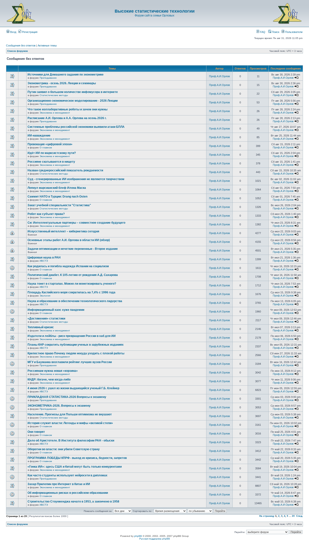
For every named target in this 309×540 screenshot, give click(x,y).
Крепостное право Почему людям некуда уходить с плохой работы (76, 353)
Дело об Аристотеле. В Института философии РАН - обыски (71, 440)
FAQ (262, 31)
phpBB (138, 536)
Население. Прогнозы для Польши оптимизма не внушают (70, 414)
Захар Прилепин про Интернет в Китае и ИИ (59, 484)
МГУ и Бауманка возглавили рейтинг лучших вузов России (70, 362)
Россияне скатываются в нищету (51, 161)
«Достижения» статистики (46, 318)
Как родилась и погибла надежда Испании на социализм (68, 266)
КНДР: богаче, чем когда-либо (49, 379)
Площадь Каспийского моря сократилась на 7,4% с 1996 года (71, 292)
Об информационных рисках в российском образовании (68, 492)
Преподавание (48, 77)
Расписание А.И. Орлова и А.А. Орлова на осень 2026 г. (67, 118)
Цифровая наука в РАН (44, 257)
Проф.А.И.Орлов (219, 76)
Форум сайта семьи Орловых (154, 15)
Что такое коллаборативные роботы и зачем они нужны (67, 109)
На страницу (266, 516)
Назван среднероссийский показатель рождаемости (65, 170)
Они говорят (36, 432)
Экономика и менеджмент (55, 112)
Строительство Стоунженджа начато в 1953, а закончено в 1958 (73, 501)
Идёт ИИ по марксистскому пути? (52, 153)
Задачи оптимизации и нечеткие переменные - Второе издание (73, 249)
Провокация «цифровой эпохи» (50, 144)
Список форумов (17, 51)
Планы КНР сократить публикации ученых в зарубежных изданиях (76, 344)
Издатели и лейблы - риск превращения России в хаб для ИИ (72, 336)
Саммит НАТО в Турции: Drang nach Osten (57, 196)
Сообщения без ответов (20, 45)
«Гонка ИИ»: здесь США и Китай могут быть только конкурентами (75, 466)
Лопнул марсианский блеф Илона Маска (57, 188)
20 (293, 516)
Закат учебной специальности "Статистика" (59, 205)
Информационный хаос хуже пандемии (56, 310)
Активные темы (47, 45)
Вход (12, 31)
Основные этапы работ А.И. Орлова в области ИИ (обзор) (69, 240)
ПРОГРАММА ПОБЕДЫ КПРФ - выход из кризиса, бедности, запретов (77, 458)
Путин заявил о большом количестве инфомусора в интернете (73, 92)
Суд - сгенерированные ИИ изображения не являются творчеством (76, 179)
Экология (45, 295)
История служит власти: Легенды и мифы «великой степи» (70, 423)
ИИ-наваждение (39, 135)
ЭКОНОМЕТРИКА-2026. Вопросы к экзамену (59, 405)
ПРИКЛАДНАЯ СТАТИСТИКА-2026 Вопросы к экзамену (67, 397)
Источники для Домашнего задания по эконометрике (66, 74)
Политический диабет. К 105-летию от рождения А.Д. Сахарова (73, 275)
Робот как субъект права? (46, 214)
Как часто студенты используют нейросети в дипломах (67, 475)
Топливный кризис (41, 327)
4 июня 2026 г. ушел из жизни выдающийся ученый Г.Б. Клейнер (73, 388)
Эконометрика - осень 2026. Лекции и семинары (62, 83)
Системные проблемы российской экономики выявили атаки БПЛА (76, 127)
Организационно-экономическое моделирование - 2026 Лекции (73, 100)
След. (299, 516)
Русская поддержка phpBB (154, 538)
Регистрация (29, 31)
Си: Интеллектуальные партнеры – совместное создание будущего (76, 222)
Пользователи (293, 31)
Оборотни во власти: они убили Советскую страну (64, 449)
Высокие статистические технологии (155, 11)
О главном (46, 147)
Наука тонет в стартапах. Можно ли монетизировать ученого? (72, 283)
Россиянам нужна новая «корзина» (53, 371)
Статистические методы (54, 95)
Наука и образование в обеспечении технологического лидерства (75, 301)
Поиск (275, 31)
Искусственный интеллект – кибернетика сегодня (63, 231)
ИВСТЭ (44, 260)
